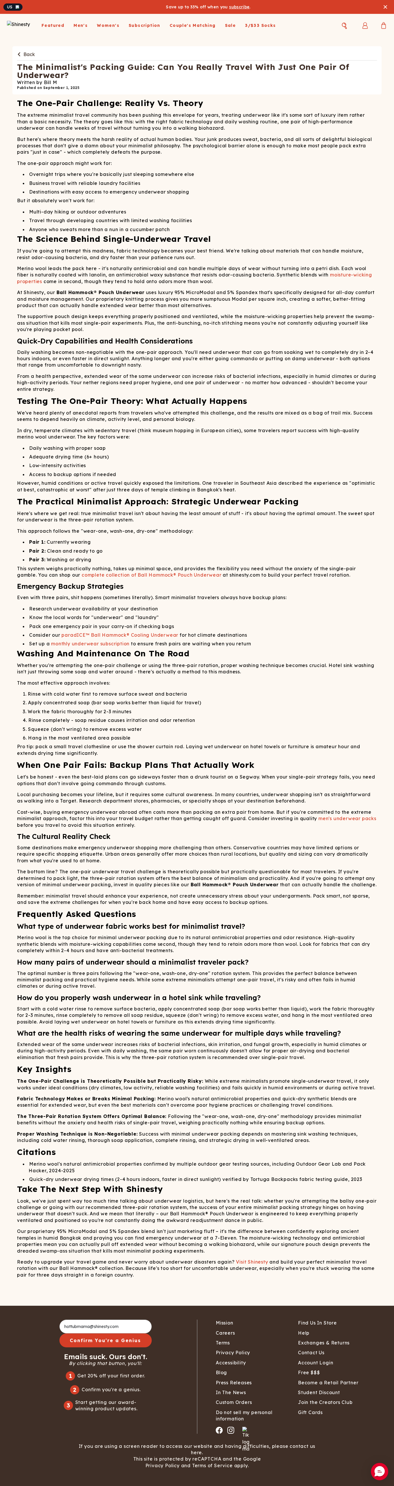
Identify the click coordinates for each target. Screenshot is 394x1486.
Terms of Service (212, 1465)
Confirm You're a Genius (105, 1340)
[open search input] (344, 25)
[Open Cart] (384, 25)
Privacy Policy (162, 1465)
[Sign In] (365, 25)
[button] (379, 1471)
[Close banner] (385, 7)
